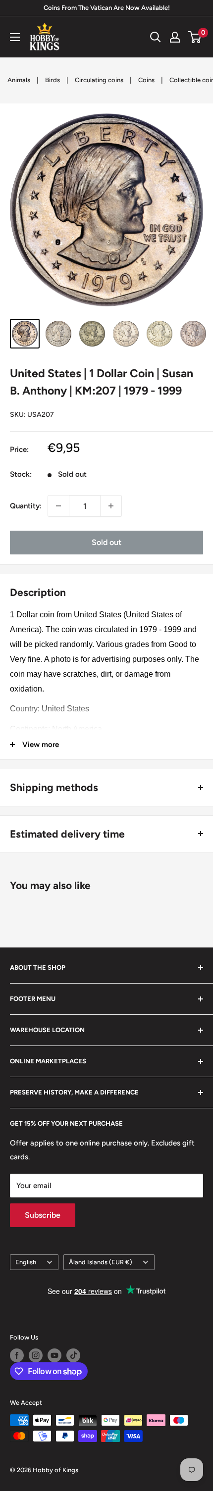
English (25, 1262)
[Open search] (155, 37)
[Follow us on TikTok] (73, 1355)
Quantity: (26, 505)
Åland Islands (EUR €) (100, 1262)
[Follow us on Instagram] (36, 1355)
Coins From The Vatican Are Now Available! (107, 7)
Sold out (106, 542)
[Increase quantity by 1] (111, 506)
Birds (52, 80)
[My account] (175, 37)
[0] (195, 37)
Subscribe (42, 1215)
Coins (146, 80)
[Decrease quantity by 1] (58, 506)
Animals (18, 80)
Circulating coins (99, 80)
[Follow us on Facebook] (17, 1355)
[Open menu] (15, 37)
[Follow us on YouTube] (54, 1355)
